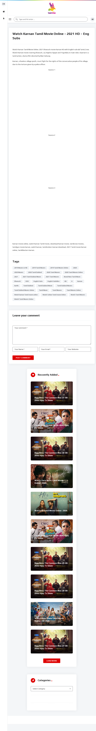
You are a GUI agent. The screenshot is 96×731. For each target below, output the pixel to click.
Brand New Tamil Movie (72, 277)
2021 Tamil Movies (52, 277)
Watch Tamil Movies (78, 295)
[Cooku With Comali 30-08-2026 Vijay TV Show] (52, 421)
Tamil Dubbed (28, 286)
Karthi (16, 286)
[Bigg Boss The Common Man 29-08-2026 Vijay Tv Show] (52, 559)
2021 (16, 277)
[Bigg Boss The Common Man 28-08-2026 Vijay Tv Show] (52, 586)
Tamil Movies (57, 290)
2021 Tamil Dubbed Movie (32, 277)
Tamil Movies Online (74, 290)
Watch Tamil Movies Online (23, 299)
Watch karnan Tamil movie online (26, 295)
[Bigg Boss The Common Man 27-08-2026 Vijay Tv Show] (52, 641)
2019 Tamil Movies (38, 268)
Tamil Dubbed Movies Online (24, 290)
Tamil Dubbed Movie (45, 286)
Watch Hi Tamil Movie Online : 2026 (50, 510)
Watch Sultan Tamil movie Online (54, 295)
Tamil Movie (43, 290)
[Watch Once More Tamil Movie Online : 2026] (52, 476)
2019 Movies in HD (20, 268)
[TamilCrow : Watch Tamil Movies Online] (51, 8)
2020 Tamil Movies (53, 272)
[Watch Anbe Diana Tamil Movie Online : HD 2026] (52, 614)
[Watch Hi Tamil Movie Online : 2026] (52, 504)
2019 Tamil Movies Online (59, 268)
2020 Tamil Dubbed (35, 272)
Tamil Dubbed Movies (64, 286)
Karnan (79, 281)
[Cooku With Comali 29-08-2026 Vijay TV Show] (52, 531)
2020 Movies (18, 272)
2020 (75, 268)
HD (65, 281)
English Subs (38, 281)
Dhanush (17, 281)
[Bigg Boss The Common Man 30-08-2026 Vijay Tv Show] (52, 448)
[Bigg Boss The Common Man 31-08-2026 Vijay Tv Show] (52, 393)
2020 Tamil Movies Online (74, 272)
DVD (27, 281)
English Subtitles (54, 281)
